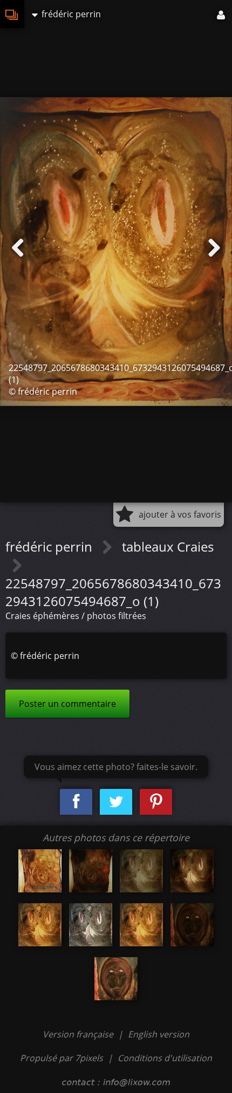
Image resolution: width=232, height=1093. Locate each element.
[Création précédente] (18, 248)
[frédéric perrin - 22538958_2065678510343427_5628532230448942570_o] (192, 870)
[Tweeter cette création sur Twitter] (116, 802)
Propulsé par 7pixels (61, 1058)
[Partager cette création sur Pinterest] (156, 802)
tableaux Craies (168, 546)
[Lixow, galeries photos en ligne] (12, 14)
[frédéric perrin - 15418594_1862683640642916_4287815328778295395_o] (40, 870)
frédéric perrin (50, 546)
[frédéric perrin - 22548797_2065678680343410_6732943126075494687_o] (141, 924)
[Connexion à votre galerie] (221, 14)
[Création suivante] (214, 248)
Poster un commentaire (67, 704)
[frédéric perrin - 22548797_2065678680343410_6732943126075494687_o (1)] (40, 924)
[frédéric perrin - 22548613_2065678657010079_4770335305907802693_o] (90, 924)
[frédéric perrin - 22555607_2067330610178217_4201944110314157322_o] (116, 978)
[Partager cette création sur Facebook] (76, 802)
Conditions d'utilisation (165, 1058)
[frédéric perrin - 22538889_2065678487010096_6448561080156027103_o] (141, 870)
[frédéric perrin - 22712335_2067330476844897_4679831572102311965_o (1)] (192, 924)
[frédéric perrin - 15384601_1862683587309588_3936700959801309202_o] (90, 870)
